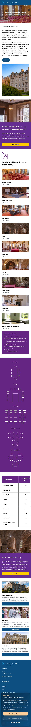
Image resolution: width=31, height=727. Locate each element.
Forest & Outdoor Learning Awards (8, 673)
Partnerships (4, 678)
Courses (3, 671)
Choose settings (15, 722)
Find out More (15, 144)
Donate (3, 689)
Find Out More (15, 604)
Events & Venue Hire (5, 681)
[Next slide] (28, 14)
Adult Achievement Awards (7, 676)
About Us (3, 684)
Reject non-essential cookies (15, 718)
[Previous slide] (2, 14)
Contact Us (4, 686)
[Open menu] (27, 2)
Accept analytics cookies (15, 713)
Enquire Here (15, 573)
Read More (6, 60)
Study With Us (4, 668)
